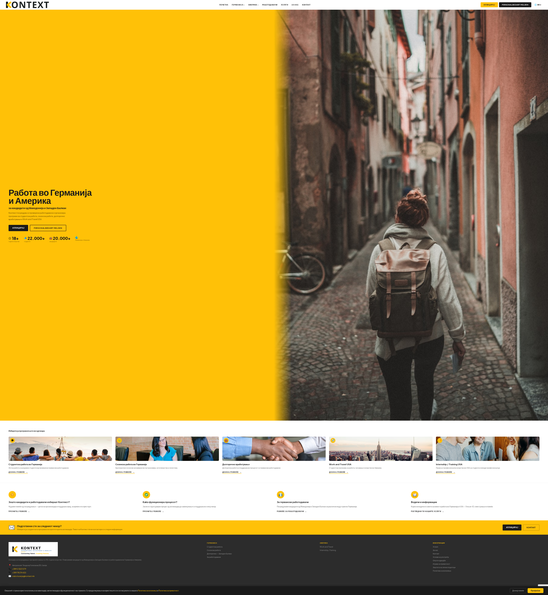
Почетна (223, 5)
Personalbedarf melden (515, 5)
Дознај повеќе (17, 472)
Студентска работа (214, 547)
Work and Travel (326, 547)
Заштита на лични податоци (444, 567)
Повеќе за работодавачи (290, 511)
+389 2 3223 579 (19, 569)
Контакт (306, 5)
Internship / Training (328, 550)
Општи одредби (439, 560)
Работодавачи (270, 5)
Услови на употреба (441, 557)
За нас (295, 5)
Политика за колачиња (442, 571)
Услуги (284, 5)
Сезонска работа (214, 550)
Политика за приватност (169, 590)
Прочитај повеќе (18, 511)
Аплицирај (489, 5)
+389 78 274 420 (19, 573)
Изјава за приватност (441, 564)
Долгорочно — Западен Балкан (219, 554)
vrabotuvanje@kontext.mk (23, 576)
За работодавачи (214, 557)
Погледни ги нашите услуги (426, 511)
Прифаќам (535, 590)
